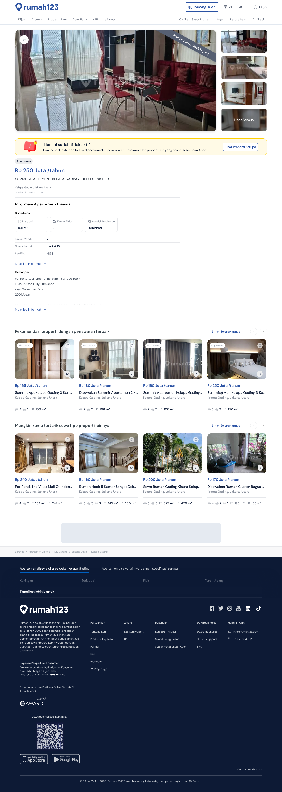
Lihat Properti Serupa (240, 147)
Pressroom (96, 661)
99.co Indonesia (207, 631)
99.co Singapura (207, 639)
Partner (94, 646)
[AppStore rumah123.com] (34, 759)
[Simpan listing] (67, 345)
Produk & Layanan (101, 639)
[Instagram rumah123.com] (229, 608)
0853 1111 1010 (57, 674)
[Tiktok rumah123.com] (258, 608)
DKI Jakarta (60, 551)
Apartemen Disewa (39, 551)
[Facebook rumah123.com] (212, 608)
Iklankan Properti (134, 631)
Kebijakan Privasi (165, 631)
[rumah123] (44, 610)
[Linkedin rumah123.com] (248, 608)
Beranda (19, 551)
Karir (93, 654)
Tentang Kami (98, 631)
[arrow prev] (253, 331)
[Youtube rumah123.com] (238, 608)
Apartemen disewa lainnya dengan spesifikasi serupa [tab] (140, 568)
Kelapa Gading (99, 551)
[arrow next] (263, 331)
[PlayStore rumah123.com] (66, 759)
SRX (199, 646)
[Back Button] (24, 39)
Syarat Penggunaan (167, 639)
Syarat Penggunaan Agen (170, 646)
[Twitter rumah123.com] (220, 608)
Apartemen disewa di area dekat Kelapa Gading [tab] (54, 568)
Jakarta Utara (79, 551)
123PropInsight (99, 669)
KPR (126, 639)
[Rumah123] (37, 7)
